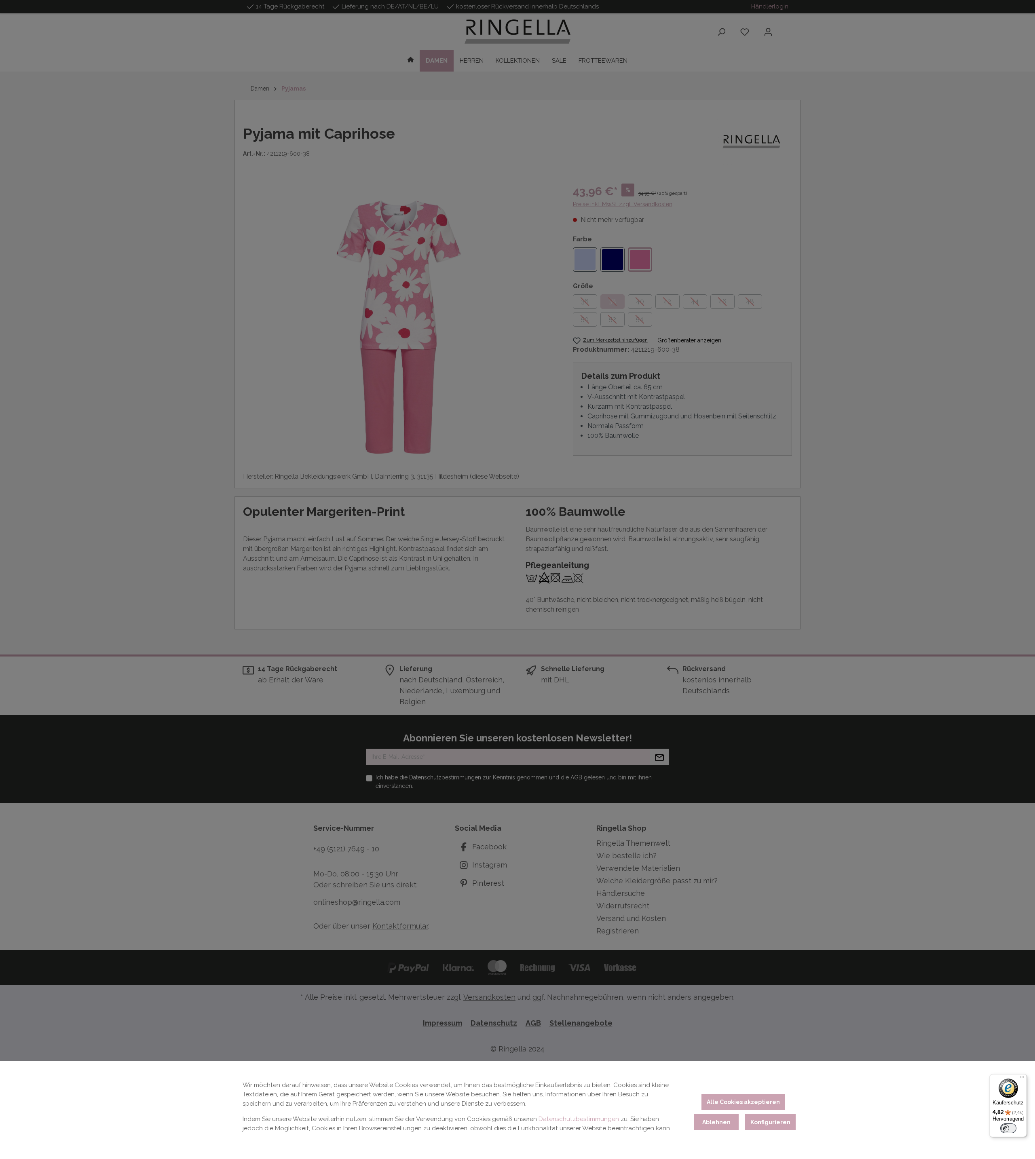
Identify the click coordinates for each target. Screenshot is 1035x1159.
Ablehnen (716, 1122)
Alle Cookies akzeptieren (743, 1102)
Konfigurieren (770, 1122)
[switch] (1008, 1128)
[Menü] (1022, 1079)
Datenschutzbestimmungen (579, 1119)
